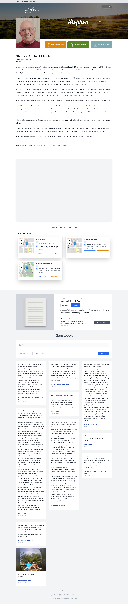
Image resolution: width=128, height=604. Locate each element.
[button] (26, 244)
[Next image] (44, 560)
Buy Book (75, 305)
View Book (65, 305)
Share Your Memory (102, 322)
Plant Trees (55, 253)
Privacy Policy (58, 596)
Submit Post (103, 353)
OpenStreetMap (66, 599)
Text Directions (42, 253)
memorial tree (38, 145)
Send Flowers (102, 252)
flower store (67, 145)
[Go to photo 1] (24, 569)
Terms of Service (69, 596)
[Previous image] (18, 560)
